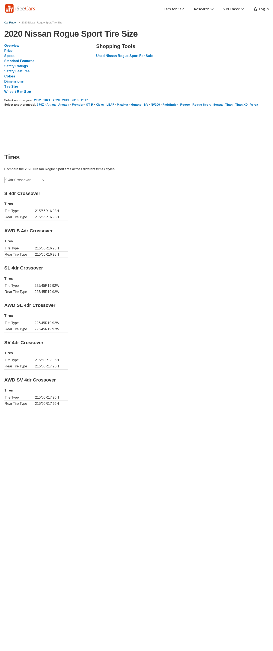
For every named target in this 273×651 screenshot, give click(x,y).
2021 (47, 100)
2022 (37, 100)
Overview (11, 45)
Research (201, 9)
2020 (56, 100)
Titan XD (241, 104)
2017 (84, 100)
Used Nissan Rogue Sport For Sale (124, 56)
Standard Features (19, 61)
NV (146, 104)
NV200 (155, 104)
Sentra (218, 104)
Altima (51, 104)
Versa (254, 104)
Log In (263, 9)
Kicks (100, 104)
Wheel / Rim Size (17, 91)
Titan (229, 104)
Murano (136, 104)
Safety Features (17, 71)
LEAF (110, 104)
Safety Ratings (16, 66)
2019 (65, 100)
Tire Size (11, 86)
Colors (9, 76)
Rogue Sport (201, 104)
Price (8, 50)
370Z (40, 104)
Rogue (185, 104)
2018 (75, 100)
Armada (63, 104)
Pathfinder (170, 104)
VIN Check (231, 9)
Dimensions (14, 81)
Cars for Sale (174, 9)
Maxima (122, 104)
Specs (9, 56)
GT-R (89, 104)
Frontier (77, 104)
